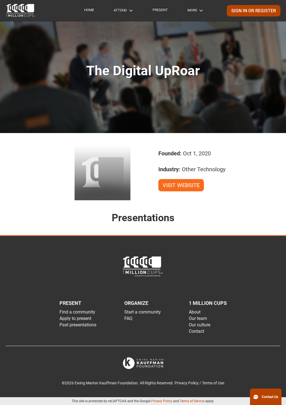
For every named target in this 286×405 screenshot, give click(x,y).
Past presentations (77, 324)
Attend (120, 10)
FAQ (128, 318)
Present (160, 10)
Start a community (142, 312)
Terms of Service (192, 401)
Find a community (77, 312)
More (192, 10)
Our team (198, 318)
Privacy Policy (161, 401)
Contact (196, 331)
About (195, 312)
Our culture (199, 324)
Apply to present (75, 318)
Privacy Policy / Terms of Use (199, 383)
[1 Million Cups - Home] (21, 10)
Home (89, 10)
